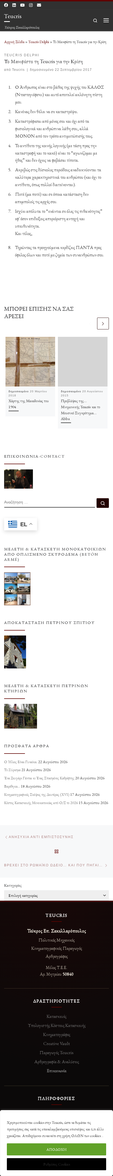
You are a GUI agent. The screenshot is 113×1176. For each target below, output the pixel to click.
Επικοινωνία (56, 1071)
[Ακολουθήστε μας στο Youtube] (22, 5)
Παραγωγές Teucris (56, 1052)
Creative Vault (56, 1043)
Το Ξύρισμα (12, 769)
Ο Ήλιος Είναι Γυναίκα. (20, 761)
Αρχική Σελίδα (14, 41)
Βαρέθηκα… (12, 786)
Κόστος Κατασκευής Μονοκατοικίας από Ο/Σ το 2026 (41, 802)
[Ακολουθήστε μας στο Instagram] (31, 5)
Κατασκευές (56, 1016)
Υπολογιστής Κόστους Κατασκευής (57, 1025)
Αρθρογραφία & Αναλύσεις (56, 1062)
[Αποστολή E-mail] (39, 5)
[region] (56, 1143)
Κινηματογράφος (56, 1034)
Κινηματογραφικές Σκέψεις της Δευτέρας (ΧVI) (36, 794)
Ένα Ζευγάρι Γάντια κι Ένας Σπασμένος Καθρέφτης (39, 777)
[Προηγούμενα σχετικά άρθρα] (90, 323)
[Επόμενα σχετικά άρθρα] (103, 323)
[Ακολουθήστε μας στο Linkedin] (14, 5)
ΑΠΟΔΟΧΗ (56, 1149)
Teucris (18, 70)
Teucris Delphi (38, 41)
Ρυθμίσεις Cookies (56, 1164)
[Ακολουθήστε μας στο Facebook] (6, 5)
